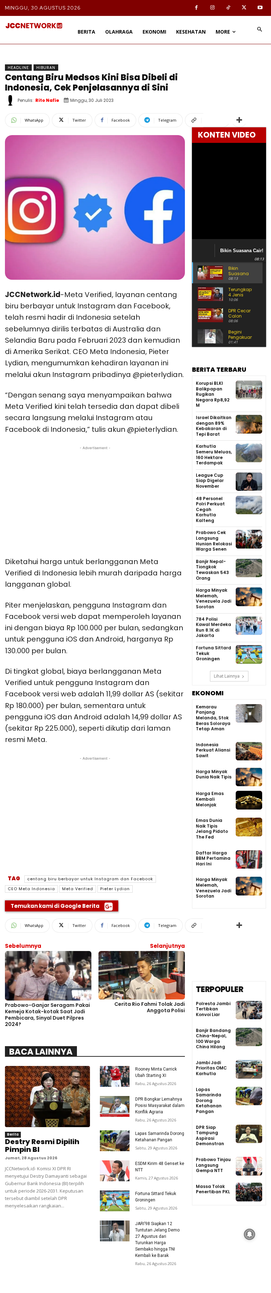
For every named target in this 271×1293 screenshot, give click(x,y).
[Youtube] (260, 8)
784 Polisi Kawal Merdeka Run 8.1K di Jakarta (213, 627)
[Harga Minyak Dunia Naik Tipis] (249, 777)
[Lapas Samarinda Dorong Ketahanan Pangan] (115, 1140)
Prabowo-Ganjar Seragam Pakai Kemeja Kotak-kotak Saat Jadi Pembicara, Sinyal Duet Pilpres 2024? (47, 1015)
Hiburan (45, 67)
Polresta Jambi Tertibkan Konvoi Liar (213, 1009)
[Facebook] (196, 8)
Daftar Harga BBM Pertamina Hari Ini (213, 858)
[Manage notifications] (249, 1234)
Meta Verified (77, 889)
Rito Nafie (47, 100)
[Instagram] (212, 8)
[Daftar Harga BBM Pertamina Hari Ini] (249, 859)
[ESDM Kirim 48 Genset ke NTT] (115, 1170)
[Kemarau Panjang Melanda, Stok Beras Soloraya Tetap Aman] (249, 713)
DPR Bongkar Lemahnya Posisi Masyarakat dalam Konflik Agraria (160, 1105)
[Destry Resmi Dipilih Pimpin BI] (47, 1096)
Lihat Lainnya (227, 676)
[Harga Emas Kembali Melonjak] (249, 800)
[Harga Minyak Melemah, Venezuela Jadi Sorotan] (249, 596)
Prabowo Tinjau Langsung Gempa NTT (213, 1164)
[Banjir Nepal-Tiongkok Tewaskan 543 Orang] (249, 568)
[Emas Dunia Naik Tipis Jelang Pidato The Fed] (249, 827)
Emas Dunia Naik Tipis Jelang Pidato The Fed (212, 828)
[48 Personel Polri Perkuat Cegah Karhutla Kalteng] (249, 505)
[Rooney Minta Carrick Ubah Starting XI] (115, 1076)
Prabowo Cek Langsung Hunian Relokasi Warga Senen (214, 540)
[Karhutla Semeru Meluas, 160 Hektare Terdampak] (249, 452)
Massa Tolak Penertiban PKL (213, 1189)
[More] (239, 120)
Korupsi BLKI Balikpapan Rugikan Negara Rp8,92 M (212, 394)
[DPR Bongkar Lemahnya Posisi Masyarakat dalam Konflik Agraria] (115, 1106)
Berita (13, 1134)
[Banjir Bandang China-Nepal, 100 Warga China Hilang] (249, 1037)
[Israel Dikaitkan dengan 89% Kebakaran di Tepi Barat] (249, 424)
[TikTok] (228, 8)
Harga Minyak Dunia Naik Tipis (213, 774)
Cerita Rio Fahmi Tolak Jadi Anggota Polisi (149, 1007)
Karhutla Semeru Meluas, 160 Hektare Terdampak (214, 454)
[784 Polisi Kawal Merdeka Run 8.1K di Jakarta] (249, 625)
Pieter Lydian (115, 889)
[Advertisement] (95, 501)
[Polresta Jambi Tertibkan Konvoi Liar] (249, 1010)
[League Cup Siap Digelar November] (249, 481)
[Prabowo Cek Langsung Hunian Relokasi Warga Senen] (249, 539)
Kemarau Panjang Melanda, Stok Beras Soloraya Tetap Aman (213, 718)
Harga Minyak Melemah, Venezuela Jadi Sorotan (213, 598)
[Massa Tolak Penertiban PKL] (249, 1192)
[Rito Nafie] (11, 100)
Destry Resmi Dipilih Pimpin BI (42, 1145)
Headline (18, 67)
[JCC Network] (34, 25)
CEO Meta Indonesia (31, 889)
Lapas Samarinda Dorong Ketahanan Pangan (209, 1100)
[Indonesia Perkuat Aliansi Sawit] (249, 751)
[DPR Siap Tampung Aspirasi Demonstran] (249, 1134)
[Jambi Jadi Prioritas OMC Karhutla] (249, 1069)
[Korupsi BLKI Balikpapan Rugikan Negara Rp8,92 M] (249, 390)
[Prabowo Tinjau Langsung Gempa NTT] (249, 1166)
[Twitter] (244, 8)
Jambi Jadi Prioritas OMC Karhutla (211, 1068)
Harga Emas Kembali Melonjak (210, 798)
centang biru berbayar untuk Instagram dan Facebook (90, 879)
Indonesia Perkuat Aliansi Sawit (213, 750)
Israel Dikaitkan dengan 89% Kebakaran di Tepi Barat (213, 425)
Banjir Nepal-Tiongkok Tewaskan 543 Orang (212, 569)
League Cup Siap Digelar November (210, 480)
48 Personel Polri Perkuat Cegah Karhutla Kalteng (210, 509)
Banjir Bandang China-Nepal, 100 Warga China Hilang (213, 1038)
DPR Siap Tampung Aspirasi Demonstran (210, 1135)
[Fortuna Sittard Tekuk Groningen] (115, 1200)
